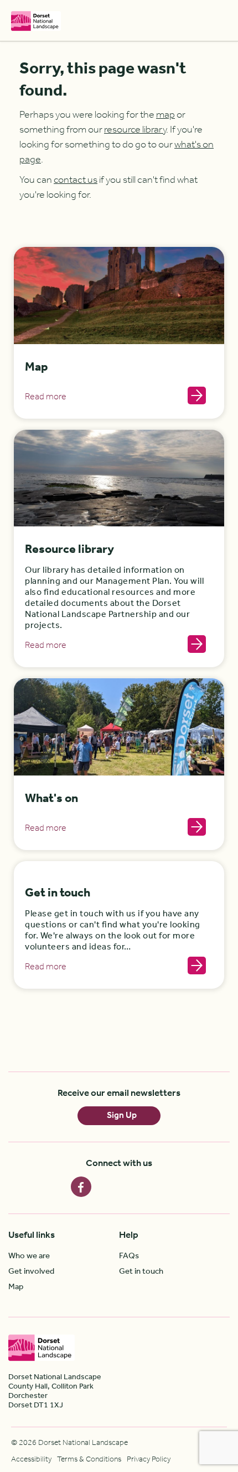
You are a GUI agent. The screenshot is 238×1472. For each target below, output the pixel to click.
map (165, 114)
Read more (45, 397)
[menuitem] (63, 1256)
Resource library (69, 550)
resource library (135, 129)
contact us (75, 180)
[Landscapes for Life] (185, 1348)
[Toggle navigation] (221, 21)
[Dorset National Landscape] (36, 21)
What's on (51, 799)
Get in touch (57, 893)
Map (36, 367)
